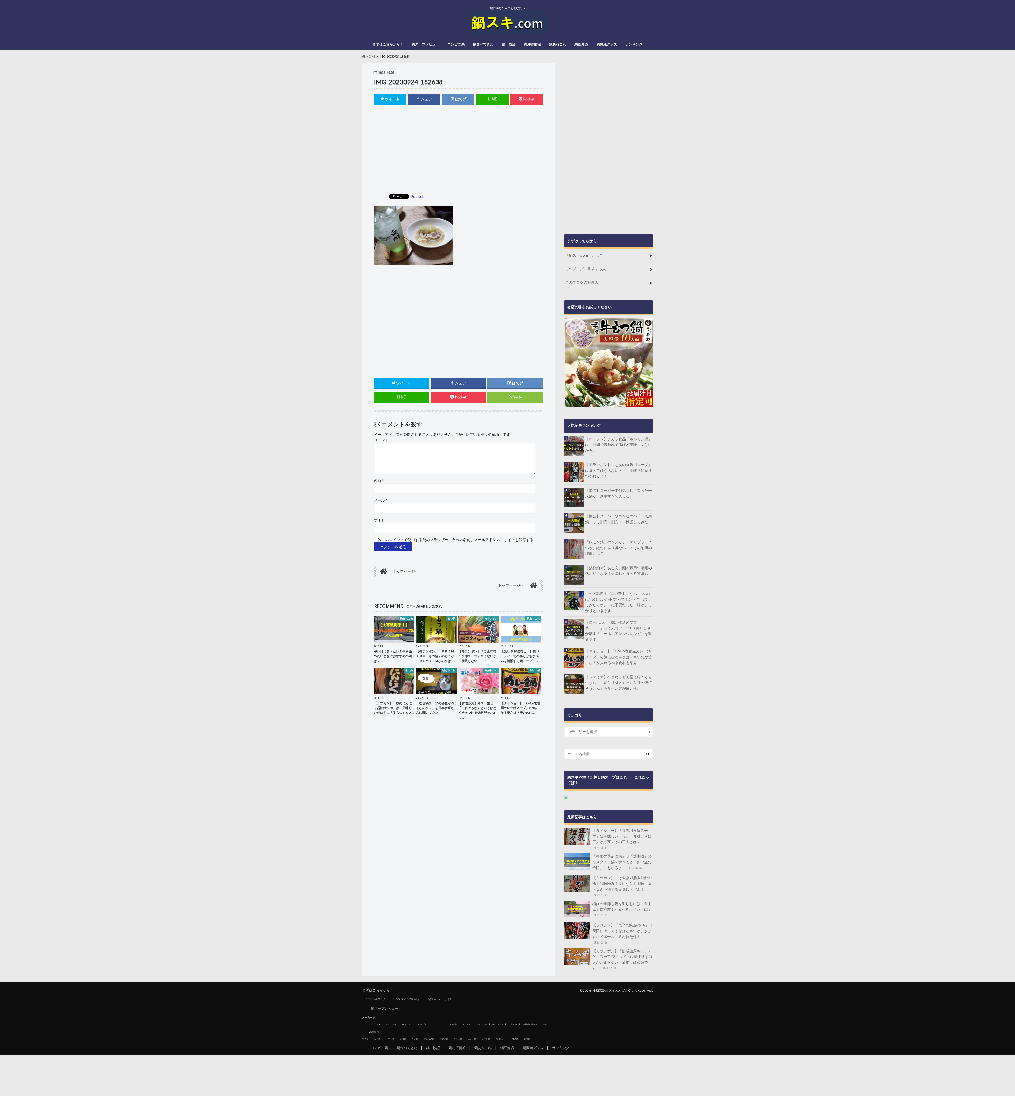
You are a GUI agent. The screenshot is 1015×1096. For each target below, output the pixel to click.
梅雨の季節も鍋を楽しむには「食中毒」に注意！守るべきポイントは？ (622, 909)
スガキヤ (466, 1024)
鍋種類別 (374, 1031)
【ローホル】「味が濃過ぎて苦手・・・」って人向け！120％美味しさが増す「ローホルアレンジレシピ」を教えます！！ (618, 631)
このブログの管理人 (581, 282)
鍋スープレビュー (425, 44)
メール (380, 500)
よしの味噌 (451, 1024)
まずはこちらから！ (387, 44)
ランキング (634, 44)
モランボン (407, 1024)
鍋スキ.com (613, 990)
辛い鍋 (415, 1039)
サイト (379, 520)
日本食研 (513, 1024)
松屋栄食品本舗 (530, 1024)
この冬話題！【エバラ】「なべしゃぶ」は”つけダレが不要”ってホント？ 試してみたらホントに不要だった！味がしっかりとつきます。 (618, 602)
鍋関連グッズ (607, 44)
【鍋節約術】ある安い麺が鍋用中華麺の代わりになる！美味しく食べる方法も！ (618, 571)
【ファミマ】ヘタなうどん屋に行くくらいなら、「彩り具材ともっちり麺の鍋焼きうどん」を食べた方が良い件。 (618, 683)
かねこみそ (391, 1024)
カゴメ (377, 1024)
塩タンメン (501, 1039)
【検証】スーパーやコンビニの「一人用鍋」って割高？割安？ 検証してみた (618, 519)
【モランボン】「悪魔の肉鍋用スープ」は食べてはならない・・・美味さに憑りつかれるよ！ (618, 470)
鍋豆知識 (581, 44)
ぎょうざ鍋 (429, 1039)
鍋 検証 (508, 44)
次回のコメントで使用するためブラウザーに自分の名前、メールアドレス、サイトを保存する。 (457, 540)
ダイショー (481, 1024)
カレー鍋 (472, 1039)
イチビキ (422, 1024)
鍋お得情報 (532, 44)
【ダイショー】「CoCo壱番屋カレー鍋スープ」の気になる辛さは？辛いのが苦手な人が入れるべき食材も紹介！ (618, 657)
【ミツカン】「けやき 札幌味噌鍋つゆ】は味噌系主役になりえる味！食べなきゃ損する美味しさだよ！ (622, 886)
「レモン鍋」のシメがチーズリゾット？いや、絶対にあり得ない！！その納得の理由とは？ (618, 548)
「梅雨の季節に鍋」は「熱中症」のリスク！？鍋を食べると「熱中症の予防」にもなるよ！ (622, 862)
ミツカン (436, 1024)
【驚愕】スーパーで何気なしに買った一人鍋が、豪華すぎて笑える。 (618, 493)
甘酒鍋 (515, 1039)
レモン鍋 (486, 1039)
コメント (381, 440)
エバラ (365, 1024)
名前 (379, 481)
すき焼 (365, 1039)
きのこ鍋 (444, 1039)
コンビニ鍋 (456, 44)
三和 (545, 1024)
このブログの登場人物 (406, 999)
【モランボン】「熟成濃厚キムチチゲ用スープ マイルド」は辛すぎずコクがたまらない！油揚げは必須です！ (622, 959)
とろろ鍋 (458, 1039)
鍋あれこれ (557, 44)
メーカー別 (368, 1017)
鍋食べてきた (483, 44)
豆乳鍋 (527, 1039)
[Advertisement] (458, 150)
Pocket (417, 196)
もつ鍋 (403, 1039)
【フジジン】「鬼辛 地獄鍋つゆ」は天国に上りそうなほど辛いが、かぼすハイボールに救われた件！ (622, 933)
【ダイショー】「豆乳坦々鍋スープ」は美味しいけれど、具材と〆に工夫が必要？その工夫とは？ (622, 839)
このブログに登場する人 (585, 269)
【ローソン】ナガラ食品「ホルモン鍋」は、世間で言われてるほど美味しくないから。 (618, 445)
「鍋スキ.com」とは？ (584, 255)
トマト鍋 (390, 1039)
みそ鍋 (377, 1039)
